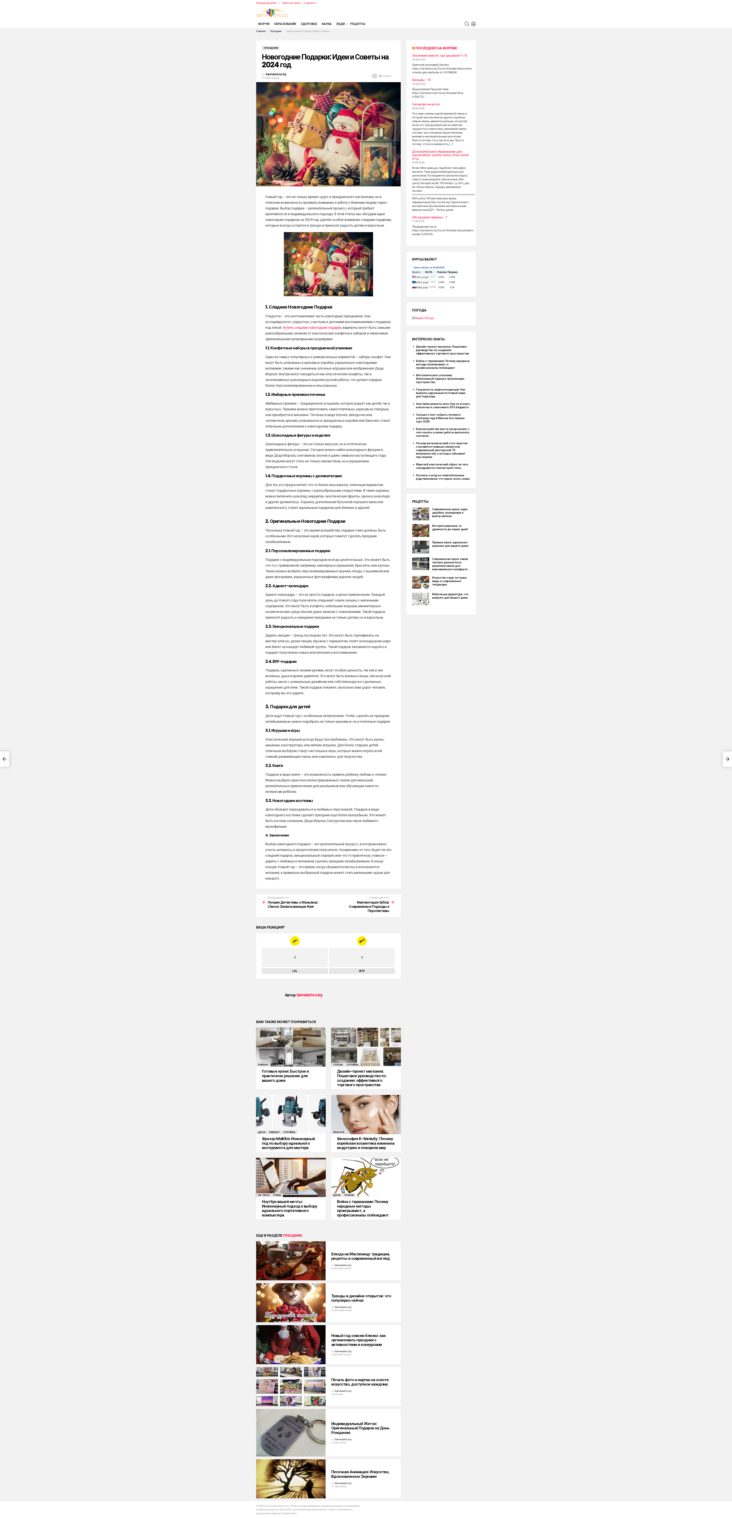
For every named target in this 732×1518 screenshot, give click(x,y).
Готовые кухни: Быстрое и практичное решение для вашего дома (285, 1075)
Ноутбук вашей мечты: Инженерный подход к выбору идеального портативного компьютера (289, 1208)
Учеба (277, 1195)
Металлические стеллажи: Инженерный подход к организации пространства (440, 378)
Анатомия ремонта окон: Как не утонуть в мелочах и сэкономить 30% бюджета (443, 405)
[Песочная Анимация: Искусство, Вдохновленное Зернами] (291, 1478)
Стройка (352, 1065)
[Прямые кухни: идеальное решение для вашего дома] (420, 547)
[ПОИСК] (467, 24)
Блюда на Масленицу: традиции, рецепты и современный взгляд (360, 1256)
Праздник (292, 1235)
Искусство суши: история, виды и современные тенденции (449, 581)
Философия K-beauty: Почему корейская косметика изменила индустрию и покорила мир (365, 1143)
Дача (261, 1132)
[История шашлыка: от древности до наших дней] (420, 530)
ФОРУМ (264, 24)
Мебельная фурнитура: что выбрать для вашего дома (450, 596)
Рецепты (357, 24)
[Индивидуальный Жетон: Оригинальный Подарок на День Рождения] (291, 1432)
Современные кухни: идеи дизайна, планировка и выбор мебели (449, 512)
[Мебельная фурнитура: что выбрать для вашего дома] (420, 599)
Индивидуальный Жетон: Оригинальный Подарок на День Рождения (360, 1428)
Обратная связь (291, 3)
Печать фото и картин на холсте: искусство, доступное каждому (360, 1382)
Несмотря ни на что (426, 104)
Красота (338, 1132)
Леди (340, 24)
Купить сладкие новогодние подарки (312, 328)
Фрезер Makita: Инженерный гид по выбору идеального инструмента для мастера (288, 1143)
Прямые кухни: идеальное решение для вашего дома (450, 544)
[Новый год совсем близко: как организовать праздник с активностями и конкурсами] (291, 1344)
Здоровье (309, 24)
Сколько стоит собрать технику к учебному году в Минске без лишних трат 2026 (440, 418)
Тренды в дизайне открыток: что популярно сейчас (361, 1298)
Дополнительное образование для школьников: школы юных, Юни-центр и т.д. (440, 155)
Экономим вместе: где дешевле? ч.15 (439, 55)
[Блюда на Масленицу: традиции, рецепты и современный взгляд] (291, 1260)
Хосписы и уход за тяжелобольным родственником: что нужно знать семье (443, 477)
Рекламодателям (266, 3)
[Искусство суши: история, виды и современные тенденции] (420, 582)
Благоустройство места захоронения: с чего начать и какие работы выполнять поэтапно (443, 432)
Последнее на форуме (436, 48)
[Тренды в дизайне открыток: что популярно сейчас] (291, 1302)
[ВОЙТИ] (473, 24)
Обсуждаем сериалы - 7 (429, 217)
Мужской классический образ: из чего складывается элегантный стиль (442, 466)
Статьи (338, 1065)
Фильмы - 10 (421, 80)
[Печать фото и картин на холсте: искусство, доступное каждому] (291, 1386)
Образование (285, 24)
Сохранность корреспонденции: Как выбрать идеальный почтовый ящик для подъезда (440, 392)
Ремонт (263, 1065)
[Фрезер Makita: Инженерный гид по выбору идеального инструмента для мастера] (291, 1114)
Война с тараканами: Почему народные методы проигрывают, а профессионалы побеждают (363, 1208)
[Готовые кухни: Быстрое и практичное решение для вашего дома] (291, 1047)
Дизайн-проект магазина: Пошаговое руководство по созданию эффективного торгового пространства (361, 1077)
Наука (327, 24)
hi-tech (263, 1195)
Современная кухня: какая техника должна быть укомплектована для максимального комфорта (450, 564)
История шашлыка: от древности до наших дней (450, 527)
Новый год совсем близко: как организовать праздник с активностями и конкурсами (358, 1340)
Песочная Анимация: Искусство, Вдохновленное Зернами (360, 1474)
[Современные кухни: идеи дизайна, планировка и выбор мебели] (420, 514)
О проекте (309, 3)
